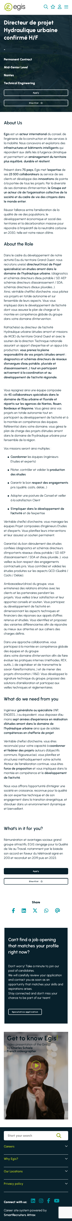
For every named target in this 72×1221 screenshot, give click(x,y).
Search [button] (61, 1135)
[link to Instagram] (41, 1201)
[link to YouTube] (56, 1201)
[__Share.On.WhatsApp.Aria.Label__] (46, 911)
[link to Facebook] (48, 1201)
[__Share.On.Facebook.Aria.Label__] (13, 911)
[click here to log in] (59, 7)
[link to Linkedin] (33, 1201)
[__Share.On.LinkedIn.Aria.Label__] (24, 911)
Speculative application (25, 1012)
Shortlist (34, 103)
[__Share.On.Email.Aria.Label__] (57, 911)
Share (36, 902)
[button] (46, 7)
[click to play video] (36, 1065)
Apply (36, 92)
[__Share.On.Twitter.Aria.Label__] (35, 911)
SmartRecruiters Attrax (20, 1215)
